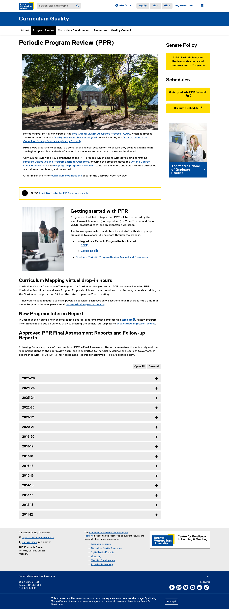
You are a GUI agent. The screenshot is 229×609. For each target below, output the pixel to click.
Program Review (43, 30)
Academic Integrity (101, 544)
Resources (100, 30)
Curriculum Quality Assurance (106, 548)
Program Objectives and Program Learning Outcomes (56, 162)
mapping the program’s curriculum (74, 165)
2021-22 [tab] (28, 417)
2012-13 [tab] (27, 504)
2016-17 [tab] (27, 466)
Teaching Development (103, 560)
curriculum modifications (66, 175)
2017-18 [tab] (27, 456)
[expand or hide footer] (208, 576)
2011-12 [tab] (27, 514)
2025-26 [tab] (28, 378)
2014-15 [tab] (28, 485)
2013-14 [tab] (27, 495)
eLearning (96, 556)
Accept (171, 601)
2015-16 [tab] (28, 475)
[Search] (77, 6)
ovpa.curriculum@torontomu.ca (85, 304)
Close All (154, 366)
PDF (83, 245)
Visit (155, 5)
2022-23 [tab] (28, 407)
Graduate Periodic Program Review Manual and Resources (112, 257)
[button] (123, 6)
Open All (139, 366)
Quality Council (121, 30)
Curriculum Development (74, 30)
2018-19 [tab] (28, 446)
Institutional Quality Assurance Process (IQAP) (101, 134)
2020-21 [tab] (28, 427)
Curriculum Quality (44, 19)
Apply (143, 5)
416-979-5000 (29, 542)
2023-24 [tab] (28, 397)
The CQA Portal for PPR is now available (64, 193)
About (25, 30)
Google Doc (89, 251)
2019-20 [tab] (28, 436)
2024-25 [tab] (28, 388)
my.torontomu (184, 5)
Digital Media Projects (102, 552)
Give (167, 5)
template (128, 320)
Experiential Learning (102, 564)
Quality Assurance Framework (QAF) (76, 137)
